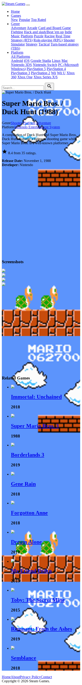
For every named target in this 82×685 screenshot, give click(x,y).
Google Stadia (41, 61)
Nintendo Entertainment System (37, 127)
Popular (24, 20)
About (15, 677)
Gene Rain (23, 484)
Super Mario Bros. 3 (35, 426)
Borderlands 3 (27, 455)
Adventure (18, 28)
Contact (46, 677)
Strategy (32, 44)
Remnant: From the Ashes (41, 629)
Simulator (18, 44)
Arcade (32, 28)
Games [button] (16, 16)
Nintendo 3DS (21, 65)
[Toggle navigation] (28, 5)
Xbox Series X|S (45, 77)
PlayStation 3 (20, 73)
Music (15, 36)
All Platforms (20, 56)
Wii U (61, 73)
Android (17, 61)
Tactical (44, 44)
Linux (56, 61)
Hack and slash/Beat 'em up (44, 32)
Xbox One (25, 77)
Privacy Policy (30, 677)
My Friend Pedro (31, 571)
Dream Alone (26, 542)
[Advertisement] (41, 212)
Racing (49, 36)
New (14, 20)
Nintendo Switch (45, 65)
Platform (27, 36)
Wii (53, 73)
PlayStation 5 (36, 69)
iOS (27, 61)
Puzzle (39, 36)
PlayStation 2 (40, 73)
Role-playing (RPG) (48, 40)
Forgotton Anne (29, 513)
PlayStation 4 (56, 69)
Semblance (23, 658)
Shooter (69, 40)
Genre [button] (15, 24)
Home (15, 11)
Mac (65, 61)
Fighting (17, 32)
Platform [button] (17, 52)
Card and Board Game (54, 28)
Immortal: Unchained (36, 397)
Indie (68, 32)
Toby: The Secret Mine (38, 600)
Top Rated (38, 20)
